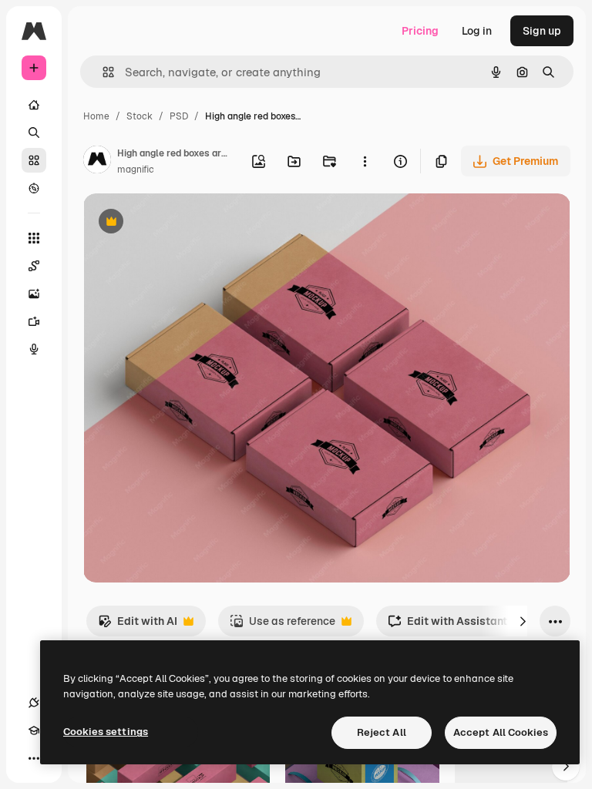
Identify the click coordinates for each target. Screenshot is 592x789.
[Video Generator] (34, 321)
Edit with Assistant (447, 625)
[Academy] (34, 730)
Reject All (381, 732)
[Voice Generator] (34, 349)
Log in (477, 31)
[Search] (34, 132)
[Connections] (34, 702)
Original (182, 223)
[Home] (34, 104)
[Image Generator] (34, 293)
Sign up (542, 31)
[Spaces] (34, 265)
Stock (139, 116)
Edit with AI (137, 625)
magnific (135, 169)
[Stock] (34, 160)
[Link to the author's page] (97, 162)
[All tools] (34, 238)
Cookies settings (105, 731)
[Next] (522, 621)
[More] (34, 758)
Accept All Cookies (500, 732)
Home (96, 116)
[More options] (364, 161)
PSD (179, 116)
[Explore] (34, 188)
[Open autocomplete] (102, 72)
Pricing (420, 31)
